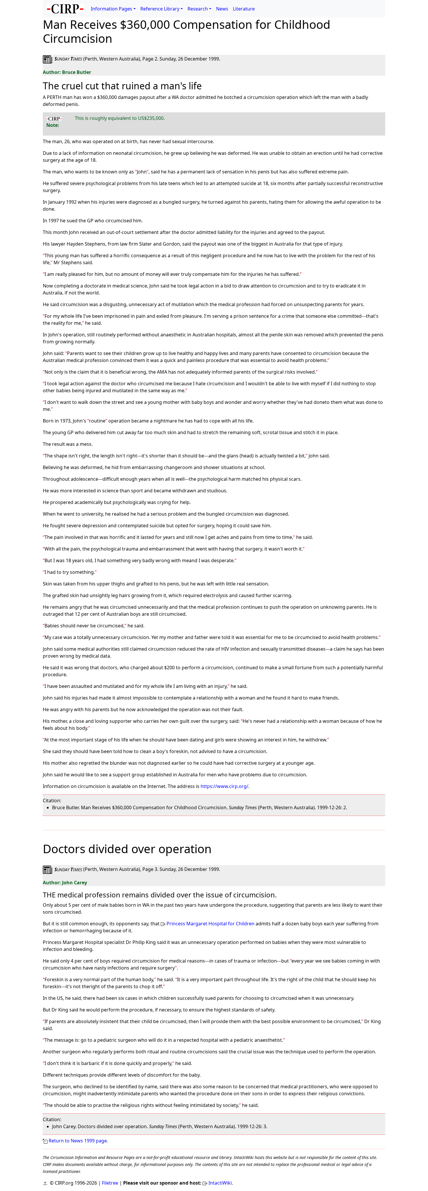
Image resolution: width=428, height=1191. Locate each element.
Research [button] (198, 9)
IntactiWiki (220, 1183)
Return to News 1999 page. (78, 1140)
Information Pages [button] (111, 9)
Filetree (110, 1183)
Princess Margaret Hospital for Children (210, 923)
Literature (244, 9)
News (222, 9)
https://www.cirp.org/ (224, 786)
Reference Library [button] (159, 9)
